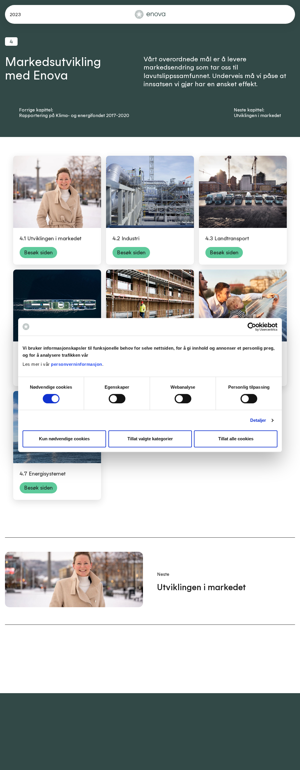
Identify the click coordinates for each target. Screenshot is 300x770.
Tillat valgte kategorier (150, 438)
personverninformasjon (76, 364)
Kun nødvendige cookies (64, 438)
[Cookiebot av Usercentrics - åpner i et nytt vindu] (251, 326)
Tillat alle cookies (235, 438)
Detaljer (258, 420)
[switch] (117, 398)
